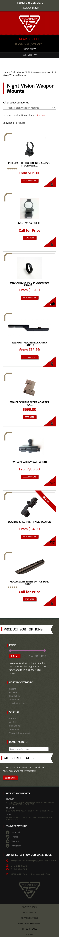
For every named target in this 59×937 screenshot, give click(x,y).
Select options (29, 181)
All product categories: (16, 102)
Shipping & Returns (29, 918)
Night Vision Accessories (37, 72)
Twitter (14, 837)
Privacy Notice (29, 912)
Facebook (15, 832)
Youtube (15, 841)
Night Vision (17, 72)
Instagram (16, 845)
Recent (12, 689)
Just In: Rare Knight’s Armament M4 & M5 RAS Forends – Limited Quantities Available (30, 803)
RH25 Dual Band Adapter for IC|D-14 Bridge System (29, 811)
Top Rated (14, 699)
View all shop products (20, 733)
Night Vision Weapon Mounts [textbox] (28, 107)
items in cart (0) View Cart (29, 44)
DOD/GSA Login (29, 8)
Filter (14, 656)
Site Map (29, 934)
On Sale (13, 692)
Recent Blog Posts (18, 793)
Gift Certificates (29, 929)
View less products (18, 703)
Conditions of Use (29, 907)
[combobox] (29, 108)
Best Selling (14, 696)
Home (6, 72)
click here (41, 115)
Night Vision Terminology (29, 923)
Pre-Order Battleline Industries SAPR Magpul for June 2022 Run (29, 818)
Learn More (10, 778)
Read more (29, 238)
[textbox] (28, 749)
